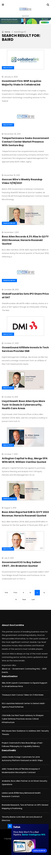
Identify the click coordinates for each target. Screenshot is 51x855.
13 (16, 599)
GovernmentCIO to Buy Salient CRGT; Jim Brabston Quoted (21, 564)
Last (33, 599)
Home (7, 32)
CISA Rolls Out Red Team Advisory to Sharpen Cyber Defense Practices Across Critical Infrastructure (23, 719)
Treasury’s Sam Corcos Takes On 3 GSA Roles (22, 695)
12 (44, 592)
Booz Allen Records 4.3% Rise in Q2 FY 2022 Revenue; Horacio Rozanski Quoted (25, 240)
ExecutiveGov (10, 676)
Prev (15, 592)
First (6, 592)
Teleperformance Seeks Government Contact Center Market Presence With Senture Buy (25, 141)
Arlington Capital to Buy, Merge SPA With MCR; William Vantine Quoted (25, 460)
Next (24, 599)
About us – (7, 668)
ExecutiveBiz (9, 750)
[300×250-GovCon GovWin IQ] (29, 839)
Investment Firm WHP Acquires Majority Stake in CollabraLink (21, 82)
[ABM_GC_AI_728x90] (25, 21)
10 (30, 592)
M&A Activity (8, 68)
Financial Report (9, 223)
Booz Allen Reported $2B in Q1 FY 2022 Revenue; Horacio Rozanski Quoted (25, 513)
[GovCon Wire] (25, 9)
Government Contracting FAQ (26, 668)
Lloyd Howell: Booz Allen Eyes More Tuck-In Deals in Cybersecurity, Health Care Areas (23, 404)
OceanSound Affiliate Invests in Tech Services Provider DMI (25, 349)
